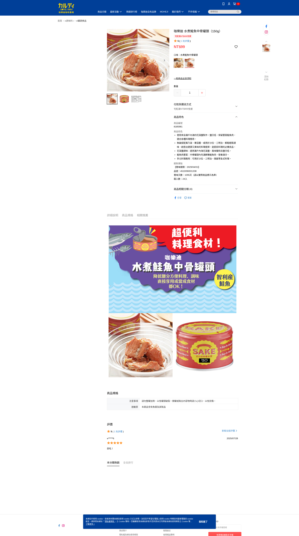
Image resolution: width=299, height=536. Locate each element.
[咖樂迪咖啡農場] (75, 8)
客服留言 (167, 531)
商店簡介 (123, 531)
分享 (179, 197)
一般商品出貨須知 (182, 78)
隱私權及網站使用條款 (128, 535)
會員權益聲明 (168, 535)
